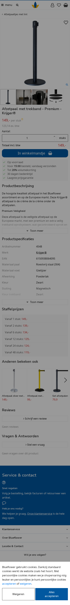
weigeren (25, 583)
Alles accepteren (52, 594)
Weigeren (18, 594)
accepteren (9, 583)
